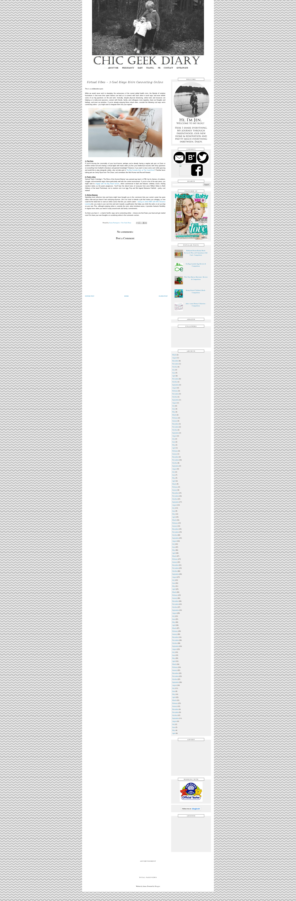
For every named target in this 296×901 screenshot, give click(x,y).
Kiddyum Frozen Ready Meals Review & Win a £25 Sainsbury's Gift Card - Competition (195, 252)
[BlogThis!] (139, 223)
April (174, 376)
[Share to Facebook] (144, 223)
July (173, 370)
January (174, 421)
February (175, 391)
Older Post (163, 296)
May (173, 412)
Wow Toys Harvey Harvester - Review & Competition (196, 278)
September (175, 385)
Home (126, 296)
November (175, 364)
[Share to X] (141, 223)
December (175, 361)
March (174, 355)
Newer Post (89, 296)
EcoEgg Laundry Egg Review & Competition (196, 265)
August (174, 358)
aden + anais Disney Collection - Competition (196, 304)
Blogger (157, 886)
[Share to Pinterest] (146, 223)
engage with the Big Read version (107, 184)
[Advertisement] (191, 758)
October (174, 367)
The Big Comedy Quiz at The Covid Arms (140, 170)
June (173, 373)
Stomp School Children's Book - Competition (196, 291)
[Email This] (137, 223)
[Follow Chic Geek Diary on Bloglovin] (191, 810)
